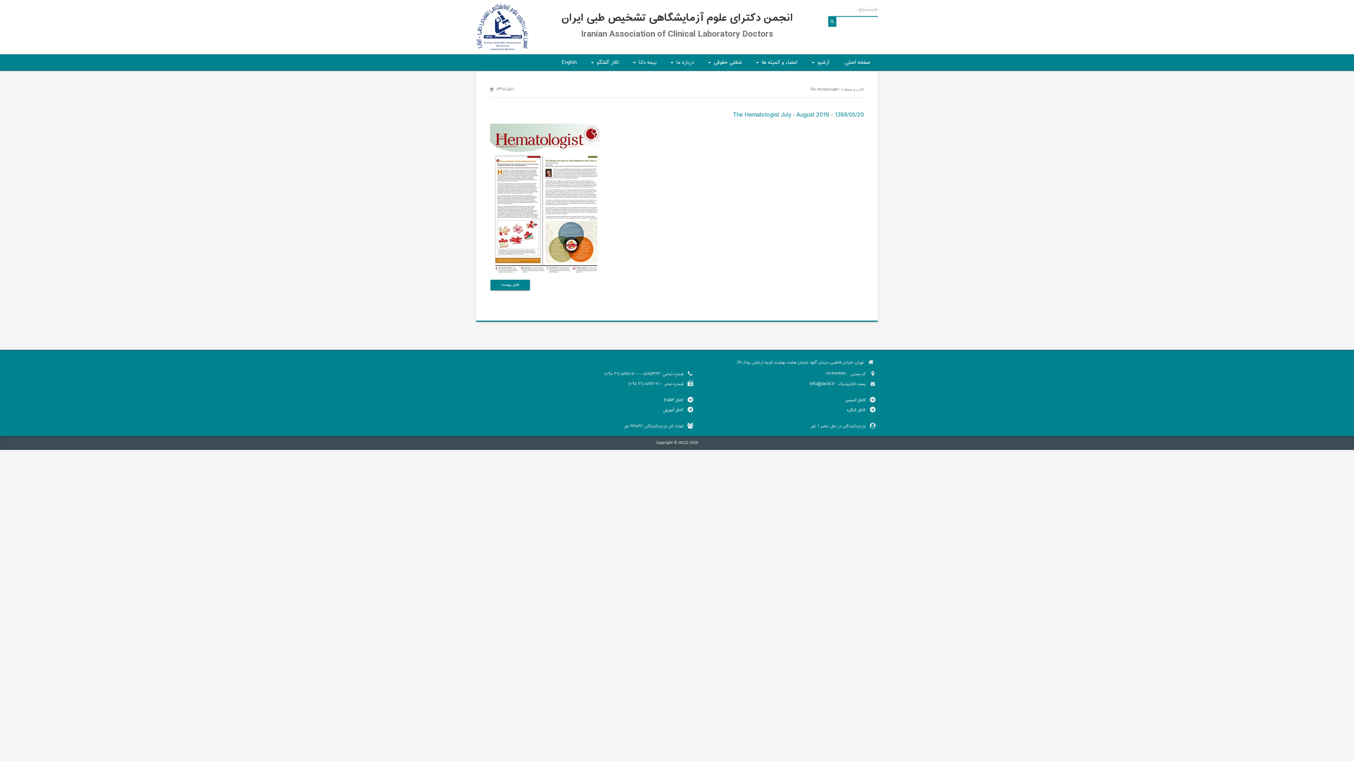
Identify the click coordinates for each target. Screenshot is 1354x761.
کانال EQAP (673, 400)
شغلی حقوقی (724, 64)
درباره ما (681, 64)
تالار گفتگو (604, 64)
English (569, 62)
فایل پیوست (510, 284)
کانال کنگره (856, 410)
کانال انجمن (856, 400)
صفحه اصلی (857, 62)
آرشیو (819, 64)
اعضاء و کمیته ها (776, 64)
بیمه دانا (644, 64)
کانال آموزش (673, 410)
